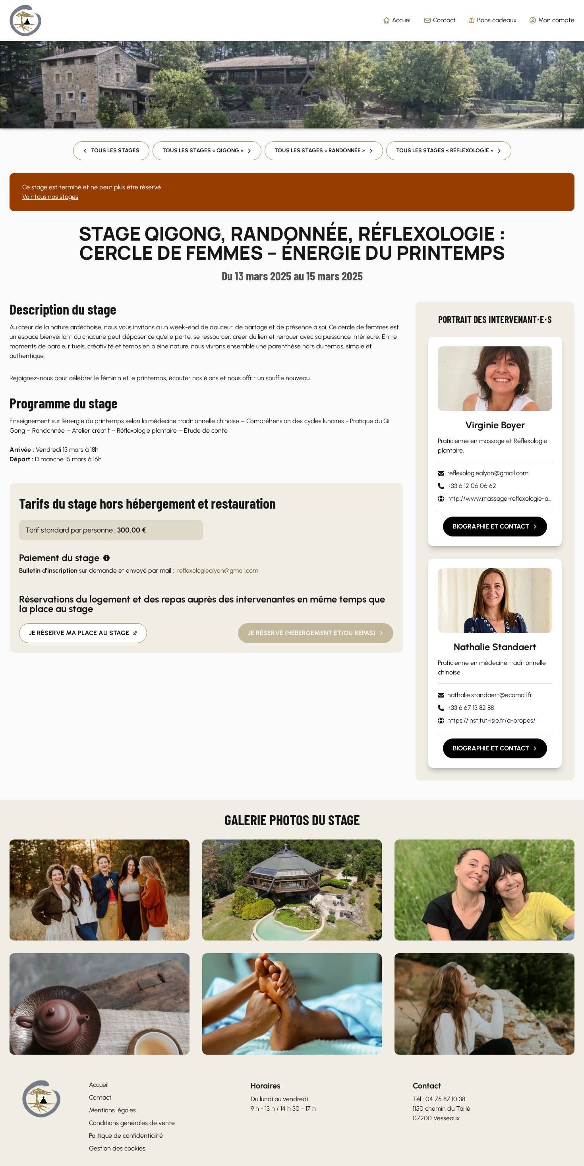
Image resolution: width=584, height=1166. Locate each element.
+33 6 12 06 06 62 (471, 486)
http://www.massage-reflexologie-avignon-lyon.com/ (499, 498)
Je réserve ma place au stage (79, 633)
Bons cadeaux (497, 20)
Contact (444, 20)
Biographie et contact (491, 526)
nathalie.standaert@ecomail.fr (489, 695)
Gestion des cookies (117, 1148)
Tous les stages (115, 150)
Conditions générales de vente (132, 1123)
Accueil (402, 20)
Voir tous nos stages (50, 196)
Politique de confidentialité (126, 1135)
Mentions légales (112, 1110)
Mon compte (556, 20)
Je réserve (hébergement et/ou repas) (311, 633)
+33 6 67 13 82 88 (470, 707)
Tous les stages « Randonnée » (320, 150)
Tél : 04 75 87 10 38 (439, 1099)
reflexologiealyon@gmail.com (217, 570)
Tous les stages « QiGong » (203, 150)
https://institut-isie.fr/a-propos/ (491, 720)
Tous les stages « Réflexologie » (444, 150)
